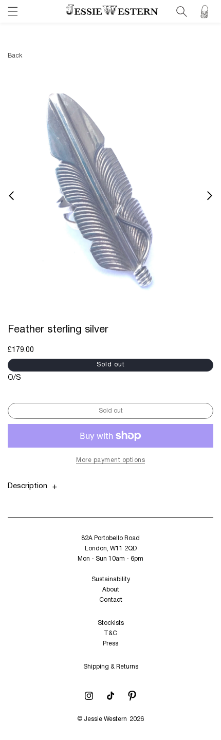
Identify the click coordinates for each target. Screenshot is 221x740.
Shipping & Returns (110, 667)
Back (15, 56)
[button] (13, 11)
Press (110, 643)
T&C (110, 633)
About (110, 590)
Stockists (111, 623)
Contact (110, 600)
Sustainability (110, 579)
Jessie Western (105, 719)
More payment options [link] (110, 460)
